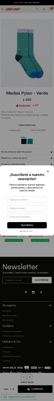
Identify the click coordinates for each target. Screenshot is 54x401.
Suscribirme (27, 225)
